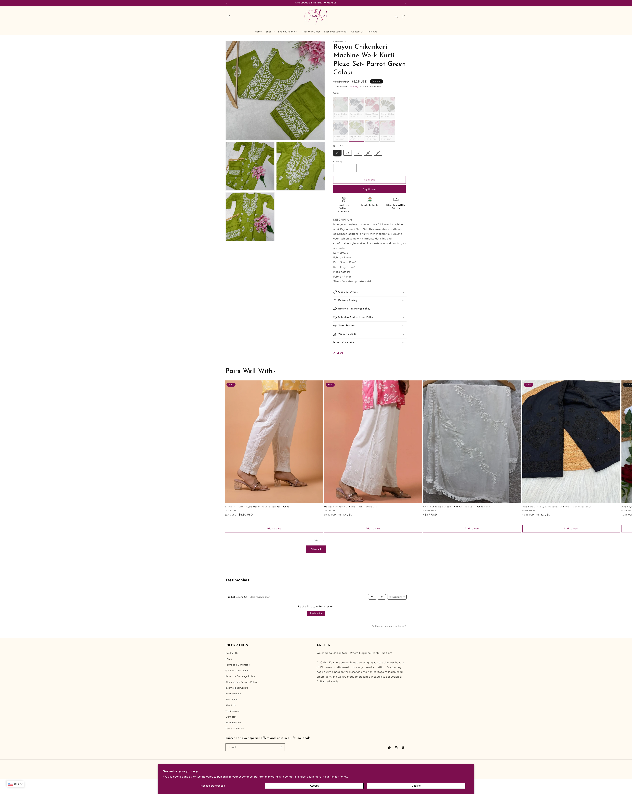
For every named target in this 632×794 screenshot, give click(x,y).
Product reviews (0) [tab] (237, 597)
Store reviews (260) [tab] (260, 597)
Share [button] (340, 352)
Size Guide (231, 699)
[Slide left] (308, 540)
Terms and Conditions (237, 664)
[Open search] (372, 597)
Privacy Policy (233, 693)
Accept (314, 785)
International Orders (236, 687)
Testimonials (232, 711)
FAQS (228, 658)
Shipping (353, 86)
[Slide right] (323, 540)
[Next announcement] (405, 3)
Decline (416, 785)
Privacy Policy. (339, 776)
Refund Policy (233, 722)
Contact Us (231, 653)
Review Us (316, 613)
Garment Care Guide (237, 670)
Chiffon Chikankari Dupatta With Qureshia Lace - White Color (456, 507)
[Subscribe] (281, 747)
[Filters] (382, 597)
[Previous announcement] (226, 3)
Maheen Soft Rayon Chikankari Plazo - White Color (351, 507)
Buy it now (369, 189)
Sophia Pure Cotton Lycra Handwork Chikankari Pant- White (257, 507)
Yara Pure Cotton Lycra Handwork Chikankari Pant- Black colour (556, 507)
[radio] (340, 108)
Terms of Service (235, 728)
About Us (230, 705)
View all (316, 549)
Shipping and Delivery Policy (241, 682)
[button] (229, 16)
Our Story (230, 716)
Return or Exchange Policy (240, 676)
